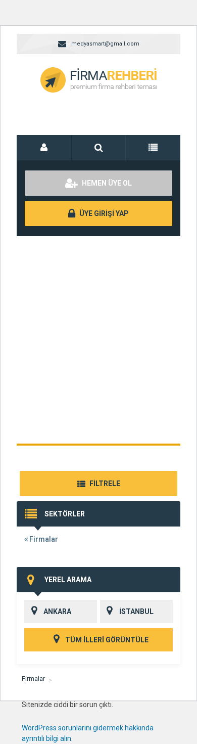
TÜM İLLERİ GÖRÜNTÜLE (106, 640)
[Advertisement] (98, 340)
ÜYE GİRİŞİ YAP (103, 213)
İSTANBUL (136, 611)
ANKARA (57, 611)
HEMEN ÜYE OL (106, 183)
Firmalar (43, 539)
